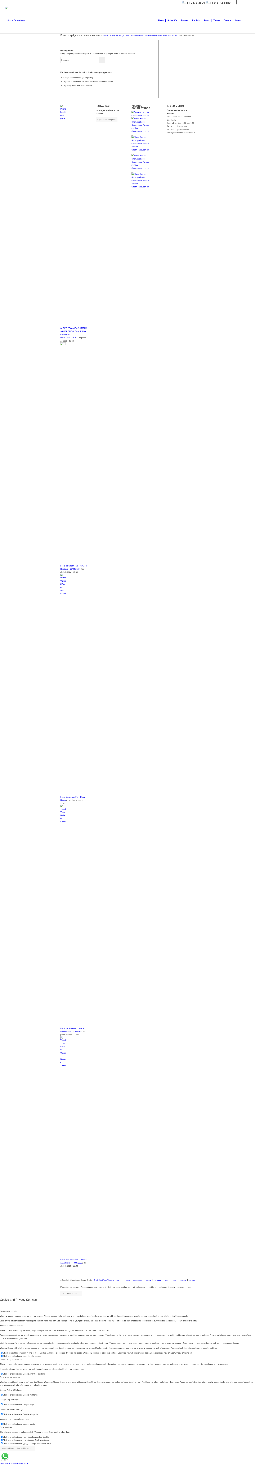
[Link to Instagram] (234, 2)
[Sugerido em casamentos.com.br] (145, 115)
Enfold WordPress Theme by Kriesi (106, 1280)
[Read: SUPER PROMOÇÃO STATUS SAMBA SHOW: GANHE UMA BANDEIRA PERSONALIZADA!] (63, 118)
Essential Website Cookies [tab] (11, 1325)
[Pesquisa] (247, 20)
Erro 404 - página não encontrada (77, 35)
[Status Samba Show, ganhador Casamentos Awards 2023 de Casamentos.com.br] (140, 168)
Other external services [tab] (10, 1377)
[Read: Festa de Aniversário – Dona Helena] (63, 593)
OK (63, 1293)
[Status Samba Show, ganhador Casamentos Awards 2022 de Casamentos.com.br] (140, 186)
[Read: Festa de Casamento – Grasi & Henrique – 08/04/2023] (63, 344)
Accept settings (7, 1448)
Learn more (72, 1293)
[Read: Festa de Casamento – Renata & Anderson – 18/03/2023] (63, 1065)
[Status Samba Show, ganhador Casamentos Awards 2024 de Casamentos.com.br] (140, 149)
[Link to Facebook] (247, 2)
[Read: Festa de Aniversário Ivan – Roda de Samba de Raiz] (63, 821)
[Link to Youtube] (239, 2)
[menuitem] (160, 20)
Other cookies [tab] (6, 1427)
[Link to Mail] (243, 2)
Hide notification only (25, 1448)
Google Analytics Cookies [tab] (11, 1359)
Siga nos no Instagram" (106, 119)
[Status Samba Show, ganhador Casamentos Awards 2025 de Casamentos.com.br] (140, 131)
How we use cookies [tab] (9, 1311)
